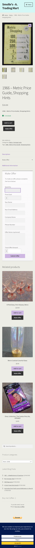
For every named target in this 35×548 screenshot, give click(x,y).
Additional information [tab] (10, 165)
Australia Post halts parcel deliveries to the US (18, 488)
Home (6, 15)
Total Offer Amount (11, 247)
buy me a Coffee (19, 507)
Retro (11, 15)
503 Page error (8, 482)
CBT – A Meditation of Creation (13, 475)
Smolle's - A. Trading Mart (10, 6)
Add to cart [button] (17, 313)
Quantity (8, 187)
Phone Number (10, 225)
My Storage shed (9, 479)
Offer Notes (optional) (12, 232)
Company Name (10, 217)
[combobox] (17, 461)
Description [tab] (6, 154)
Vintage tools (17, 142)
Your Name (8, 202)
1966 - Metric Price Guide (13, 145)
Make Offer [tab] (5, 160)
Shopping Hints (25, 145)
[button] (29, 25)
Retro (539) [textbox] (17, 462)
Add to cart (8, 123)
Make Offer (9, 129)
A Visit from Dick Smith (11, 485)
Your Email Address (11, 210)
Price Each (8, 194)
